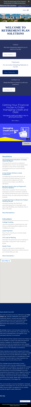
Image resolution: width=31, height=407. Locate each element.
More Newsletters (8, 212)
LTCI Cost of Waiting (9, 237)
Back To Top (24, 401)
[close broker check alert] (28, 1)
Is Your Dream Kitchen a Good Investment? (12, 173)
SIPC (17, 316)
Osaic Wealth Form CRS (7, 312)
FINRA (13, 316)
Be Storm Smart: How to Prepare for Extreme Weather (14, 187)
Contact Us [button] (8, 90)
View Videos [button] (8, 54)
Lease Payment (7, 231)
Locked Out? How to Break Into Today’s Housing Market (15, 200)
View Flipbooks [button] (9, 72)
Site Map (2, 396)
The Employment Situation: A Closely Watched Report (14, 160)
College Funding (7, 222)
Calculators (7, 219)
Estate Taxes (6, 246)
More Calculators (8, 256)
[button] (25, 10)
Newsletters (7, 156)
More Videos (15, 120)
